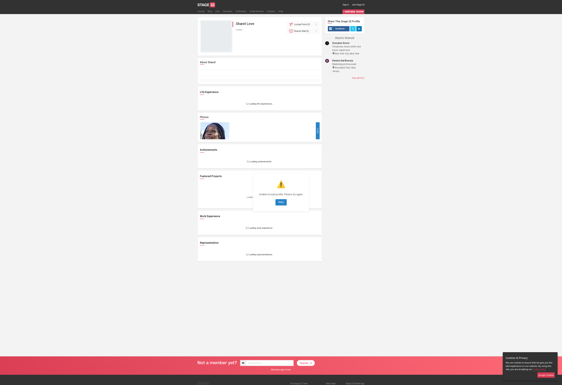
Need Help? (331, 383)
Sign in (346, 5)
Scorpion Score (340, 43)
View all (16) (358, 78)
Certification (241, 11)
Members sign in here (281, 369)
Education (227, 11)
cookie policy (539, 369)
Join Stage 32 (358, 5)
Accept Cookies (546, 375)
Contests (271, 11)
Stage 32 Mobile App (355, 383)
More (317, 130)
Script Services (257, 11)
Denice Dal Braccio (342, 60)
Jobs (217, 11)
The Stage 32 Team (299, 383)
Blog (210, 11)
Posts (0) (302, 24)
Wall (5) (301, 31)
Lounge (201, 11)
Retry (281, 202)
